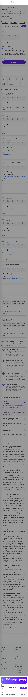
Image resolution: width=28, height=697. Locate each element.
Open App (23, 687)
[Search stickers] (25, 2)
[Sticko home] (14, 2)
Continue (23, 694)
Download (22, 680)
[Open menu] (2, 2)
